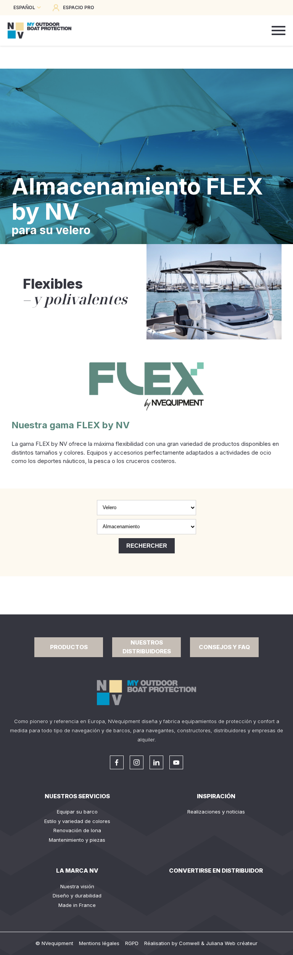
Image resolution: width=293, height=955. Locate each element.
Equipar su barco (77, 812)
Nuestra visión (77, 886)
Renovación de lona (77, 830)
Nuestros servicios (77, 796)
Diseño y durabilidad (77, 895)
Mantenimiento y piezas (77, 840)
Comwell (189, 943)
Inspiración (216, 796)
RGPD (131, 943)
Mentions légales (99, 943)
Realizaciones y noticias (216, 812)
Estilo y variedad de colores (77, 821)
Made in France (77, 905)
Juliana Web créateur (232, 943)
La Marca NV (77, 870)
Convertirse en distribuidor (216, 870)
